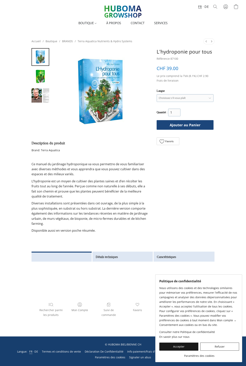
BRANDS (67, 41)
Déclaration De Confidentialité (104, 351)
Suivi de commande (108, 312)
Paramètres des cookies (110, 357)
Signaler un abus (140, 357)
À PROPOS (113, 23)
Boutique (51, 41)
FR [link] (30, 351)
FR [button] (200, 7)
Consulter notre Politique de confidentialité (187, 332)
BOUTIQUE (86, 23)
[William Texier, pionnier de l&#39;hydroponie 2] (40, 95)
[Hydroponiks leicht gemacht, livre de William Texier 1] (40, 76)
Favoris (137, 310)
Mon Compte (79, 310)
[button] (123, 11)
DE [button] (206, 7)
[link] (199, 354)
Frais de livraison (168, 80)
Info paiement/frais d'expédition (148, 351)
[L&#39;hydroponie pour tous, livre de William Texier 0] (40, 57)
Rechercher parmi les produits (51, 312)
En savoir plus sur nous (174, 337)
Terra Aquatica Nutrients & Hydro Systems (105, 41)
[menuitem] (206, 41)
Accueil (36, 41)
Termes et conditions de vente (61, 351)
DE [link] (36, 351)
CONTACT (138, 23)
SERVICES (161, 23)
